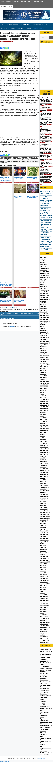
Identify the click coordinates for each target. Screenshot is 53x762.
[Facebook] (1, 47)
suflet (46, 241)
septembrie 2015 (44, 496)
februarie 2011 (43, 596)
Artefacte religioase (45, 657)
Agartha (3, 309)
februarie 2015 (43, 509)
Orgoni (41, 719)
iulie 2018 (42, 434)
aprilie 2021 (43, 374)
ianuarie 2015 (43, 511)
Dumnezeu (44, 205)
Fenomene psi (45, 210)
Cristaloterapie (44, 673)
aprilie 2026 (43, 264)
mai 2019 (42, 416)
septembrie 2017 (44, 452)
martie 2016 (43, 485)
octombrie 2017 (44, 450)
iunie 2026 (42, 261)
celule (49, 195)
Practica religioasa (44, 727)
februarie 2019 (43, 421)
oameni (46, 220)
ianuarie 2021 (43, 379)
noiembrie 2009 (44, 624)
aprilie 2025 (43, 286)
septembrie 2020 (44, 386)
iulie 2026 (42, 259)
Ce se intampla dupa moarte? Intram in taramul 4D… (45, 109)
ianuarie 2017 (43, 467)
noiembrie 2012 (43, 558)
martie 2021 (43, 376)
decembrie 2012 (44, 556)
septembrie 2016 (44, 474)
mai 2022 (42, 350)
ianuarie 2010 (43, 620)
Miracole (42, 705)
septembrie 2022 (44, 343)
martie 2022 (43, 354)
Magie (41, 699)
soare (4, 311)
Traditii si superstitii (29, 3)
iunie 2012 (42, 567)
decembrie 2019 (44, 403)
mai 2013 (42, 547)
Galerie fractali (43, 697)
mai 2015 (42, 503)
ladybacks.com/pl (4, 761)
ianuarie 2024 (43, 313)
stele (7, 311)
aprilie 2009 (43, 636)
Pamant (14, 309)
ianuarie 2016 (43, 489)
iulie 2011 (42, 587)
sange (46, 231)
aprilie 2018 (43, 439)
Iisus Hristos (44, 215)
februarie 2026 (43, 268)
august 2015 (43, 498)
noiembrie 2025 (44, 273)
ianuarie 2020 (43, 401)
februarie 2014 (43, 531)
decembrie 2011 (44, 578)
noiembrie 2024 (44, 295)
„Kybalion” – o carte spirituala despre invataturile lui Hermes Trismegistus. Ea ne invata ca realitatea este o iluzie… (46, 131)
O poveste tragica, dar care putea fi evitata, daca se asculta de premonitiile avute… (19, 313)
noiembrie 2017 (43, 448)
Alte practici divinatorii (45, 654)
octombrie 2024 (44, 297)
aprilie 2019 (43, 417)
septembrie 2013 (44, 540)
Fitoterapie (44, 212)
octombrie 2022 (44, 341)
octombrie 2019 (44, 407)
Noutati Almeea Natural (45, 712)
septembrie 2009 (44, 627)
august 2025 (43, 279)
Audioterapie (43, 661)
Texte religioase (45, 244)
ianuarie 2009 (43, 642)
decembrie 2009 (44, 622)
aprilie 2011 (42, 593)
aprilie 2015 (43, 505)
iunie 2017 (42, 458)
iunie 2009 (42, 633)
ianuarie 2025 (43, 292)
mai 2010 (42, 613)
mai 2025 (42, 284)
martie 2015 (43, 507)
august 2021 (43, 366)
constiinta (44, 196)
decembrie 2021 (44, 359)
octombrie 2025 (44, 275)
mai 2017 (42, 459)
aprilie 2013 (43, 549)
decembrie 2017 (44, 447)
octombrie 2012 (44, 560)
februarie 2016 (43, 487)
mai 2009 (42, 635)
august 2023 (43, 323)
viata (45, 249)
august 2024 (43, 301)
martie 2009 (43, 638)
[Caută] (51, 37)
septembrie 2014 (44, 518)
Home (2, 1)
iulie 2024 (42, 303)
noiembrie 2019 (43, 405)
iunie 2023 (42, 326)
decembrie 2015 (44, 490)
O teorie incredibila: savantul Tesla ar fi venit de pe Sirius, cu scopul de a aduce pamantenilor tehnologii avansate (46, 138)
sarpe (1, 311)
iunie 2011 (42, 589)
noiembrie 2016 (43, 470)
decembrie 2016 (44, 469)
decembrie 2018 (44, 425)
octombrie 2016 (44, 472)
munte (9, 309)
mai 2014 (42, 525)
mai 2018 (42, 438)
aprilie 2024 (43, 308)
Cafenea (42, 664)
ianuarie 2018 (43, 445)
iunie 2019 (42, 414)
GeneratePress (41, 758)
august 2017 (43, 454)
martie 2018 (43, 441)
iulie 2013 (42, 543)
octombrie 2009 (44, 625)
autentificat (12, 326)
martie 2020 (43, 397)
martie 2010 (43, 616)
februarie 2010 (43, 618)
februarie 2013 (43, 552)
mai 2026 (42, 262)
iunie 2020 (42, 392)
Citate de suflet (44, 666)
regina (36, 309)
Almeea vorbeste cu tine (46, 651)
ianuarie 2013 (43, 554)
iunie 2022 (42, 348)
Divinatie (3, 3)
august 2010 (43, 607)
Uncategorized (43, 754)
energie (46, 208)
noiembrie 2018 (43, 427)
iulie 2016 (42, 478)
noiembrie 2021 (43, 361)
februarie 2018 (43, 443)
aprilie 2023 (43, 330)
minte (45, 219)
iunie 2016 (42, 480)
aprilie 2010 (43, 614)
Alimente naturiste (44, 649)
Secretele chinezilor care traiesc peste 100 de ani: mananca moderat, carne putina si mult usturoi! (18, 317)
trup (45, 248)
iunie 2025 (42, 282)
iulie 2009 (42, 631)
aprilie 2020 (43, 396)
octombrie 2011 (44, 582)
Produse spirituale (44, 729)
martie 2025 (43, 288)
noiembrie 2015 (43, 492)
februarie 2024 (43, 312)
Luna (6, 309)
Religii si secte (43, 734)
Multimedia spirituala (45, 708)
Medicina (21, 3)
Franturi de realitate (13, 3)
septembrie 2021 (44, 365)
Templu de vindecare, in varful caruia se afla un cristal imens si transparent (46, 157)
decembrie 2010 (44, 600)
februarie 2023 (43, 334)
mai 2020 (42, 394)
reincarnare (44, 229)
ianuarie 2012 (43, 576)
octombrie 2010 (44, 604)
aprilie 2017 (43, 461)
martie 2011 (43, 594)
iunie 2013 (42, 545)
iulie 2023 (42, 324)
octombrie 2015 (44, 494)
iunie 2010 (42, 611)
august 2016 (43, 476)
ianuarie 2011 (43, 598)
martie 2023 (43, 332)
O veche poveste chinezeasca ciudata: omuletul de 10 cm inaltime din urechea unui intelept (46, 172)
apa (42, 191)
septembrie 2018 (44, 430)
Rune (41, 736)
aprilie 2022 (43, 352)
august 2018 (43, 432)
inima (45, 217)
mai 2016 (42, 481)
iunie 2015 (42, 501)
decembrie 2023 (44, 315)
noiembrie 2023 (44, 317)
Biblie (42, 193)
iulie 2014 (42, 521)
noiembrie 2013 (43, 536)
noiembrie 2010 (44, 602)
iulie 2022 (42, 346)
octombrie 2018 (44, 428)
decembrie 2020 (44, 381)
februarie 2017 (43, 465)
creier (45, 198)
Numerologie (43, 715)
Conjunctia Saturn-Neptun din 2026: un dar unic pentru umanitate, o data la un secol (46, 164)
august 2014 (43, 520)
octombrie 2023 (44, 319)
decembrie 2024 (44, 293)
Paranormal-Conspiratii (5, 6)
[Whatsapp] (6, 47)
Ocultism (42, 717)
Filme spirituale (44, 690)
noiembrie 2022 (44, 339)
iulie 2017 (42, 456)
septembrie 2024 (44, 299)
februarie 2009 (43, 640)
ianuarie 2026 (43, 270)
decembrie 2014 (44, 512)
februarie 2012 (43, 574)
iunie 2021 (42, 370)
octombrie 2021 (44, 363)
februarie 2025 (43, 290)
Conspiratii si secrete (45, 668)
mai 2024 (42, 306)
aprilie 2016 (43, 483)
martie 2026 (43, 266)
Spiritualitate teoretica (25, 1)
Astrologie (48, 191)
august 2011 (43, 585)
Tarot (41, 746)
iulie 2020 (42, 390)
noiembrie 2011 (43, 580)
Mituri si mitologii (44, 706)
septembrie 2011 (44, 583)
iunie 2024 (42, 304)
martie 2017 (43, 463)
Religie (37, 3)
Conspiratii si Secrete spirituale (12, 1)
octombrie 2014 (44, 516)
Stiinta (41, 744)
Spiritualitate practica (38, 1)
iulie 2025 (42, 281)
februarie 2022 (43, 355)
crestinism (44, 200)
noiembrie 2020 (44, 383)
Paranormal (4, 307)
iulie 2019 (42, 412)
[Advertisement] (19, 127)
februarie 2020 (43, 399)
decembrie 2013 (44, 534)
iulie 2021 (42, 368)
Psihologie (42, 731)
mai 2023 (42, 328)
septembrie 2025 (44, 277)
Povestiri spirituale (44, 725)
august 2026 (43, 257)
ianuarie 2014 (43, 532)
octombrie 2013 (44, 538)
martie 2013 (43, 551)
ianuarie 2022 (43, 357)
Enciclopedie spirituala (45, 685)
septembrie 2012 (44, 562)
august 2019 (43, 410)
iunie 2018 (42, 436)
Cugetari (42, 675)
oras (12, 309)
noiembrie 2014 (44, 514)
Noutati (42, 710)
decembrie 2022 (44, 337)
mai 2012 (42, 569)
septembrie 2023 (44, 321)
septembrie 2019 (44, 408)
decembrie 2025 (44, 272)
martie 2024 (43, 310)
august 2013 (43, 542)
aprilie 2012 (43, 571)
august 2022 (43, 345)
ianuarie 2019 (43, 423)
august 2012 (43, 563)
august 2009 (43, 629)
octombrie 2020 (44, 385)
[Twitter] (4, 47)
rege (33, 309)
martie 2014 (43, 529)
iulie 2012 (42, 565)
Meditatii (42, 703)
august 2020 (43, 388)
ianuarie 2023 (43, 335)
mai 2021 (42, 372)
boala (48, 193)
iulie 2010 (42, 609)
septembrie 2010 (44, 605)
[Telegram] (9, 47)
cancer (43, 195)
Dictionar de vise (44, 680)
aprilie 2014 (43, 527)
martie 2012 (43, 573)
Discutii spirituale (44, 681)
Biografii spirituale (44, 662)
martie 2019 (43, 419)
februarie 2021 (43, 377)
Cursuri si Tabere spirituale (44, 677)
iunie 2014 (42, 523)
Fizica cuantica (43, 694)
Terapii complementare (45, 748)
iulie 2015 (42, 500)
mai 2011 (42, 591)
